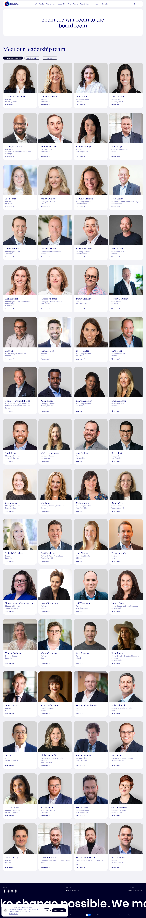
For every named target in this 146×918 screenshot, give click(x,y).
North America (32, 58)
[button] (90, 4)
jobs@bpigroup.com (73, 890)
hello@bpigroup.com (136, 890)
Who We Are (50, 4)
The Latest (105, 4)
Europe (49, 58)
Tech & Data (84, 4)
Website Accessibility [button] (123, 915)
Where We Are (73, 4)
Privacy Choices (97, 915)
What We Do (39, 4)
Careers (96, 4)
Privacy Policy (13, 914)
